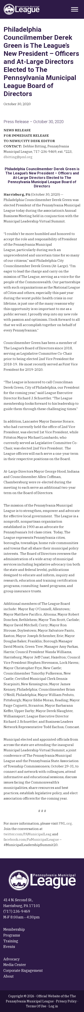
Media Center (14, 964)
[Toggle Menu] (74, 9)
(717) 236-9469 (16, 911)
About (8, 976)
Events (9, 946)
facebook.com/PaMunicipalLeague (31, 839)
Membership (14, 929)
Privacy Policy (66, 1001)
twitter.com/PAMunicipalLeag (28, 834)
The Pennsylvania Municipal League (21, 9)
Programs (11, 935)
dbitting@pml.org (18, 157)
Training (10, 941)
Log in (53, 1006)
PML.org (65, 823)
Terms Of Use (36, 1006)
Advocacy (11, 959)
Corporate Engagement (23, 970)
